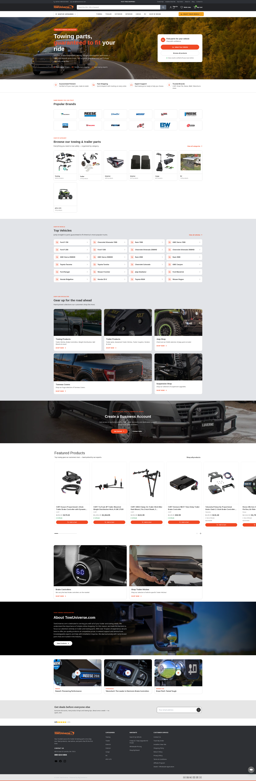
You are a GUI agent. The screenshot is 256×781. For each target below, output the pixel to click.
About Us (187, 1)
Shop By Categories (66, 14)
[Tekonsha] (65, 114)
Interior (128, 14)
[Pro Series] (65, 125)
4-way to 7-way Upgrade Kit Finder (139, 742)
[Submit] (198, 710)
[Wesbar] (140, 114)
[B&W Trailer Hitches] (165, 125)
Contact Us (199, 1)
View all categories (193, 146)
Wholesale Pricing (136, 746)
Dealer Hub (160, 1)
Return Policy (158, 752)
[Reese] (90, 114)
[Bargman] (165, 114)
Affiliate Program (159, 763)
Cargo (138, 14)
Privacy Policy (158, 755)
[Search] (163, 7)
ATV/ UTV (109, 759)
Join (174, 8)
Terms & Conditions (160, 759)
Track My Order (159, 741)
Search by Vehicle (135, 737)
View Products (62, 643)
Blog (193, 1)
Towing (99, 14)
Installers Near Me (170, 1)
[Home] (64, 7)
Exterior (118, 14)
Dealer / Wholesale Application (164, 767)
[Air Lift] (140, 125)
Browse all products (180, 53)
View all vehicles (194, 235)
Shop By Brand (155, 14)
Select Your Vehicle (191, 14)
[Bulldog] (90, 125)
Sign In (175, 6)
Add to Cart (73, 522)
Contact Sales (137, 431)
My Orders (180, 1)
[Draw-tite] (115, 114)
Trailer (108, 14)
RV (145, 14)
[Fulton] (115, 125)
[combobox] (118, 7)
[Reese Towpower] (190, 114)
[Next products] (200, 533)
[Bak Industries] (190, 125)
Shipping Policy (159, 748)
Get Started (118, 431)
